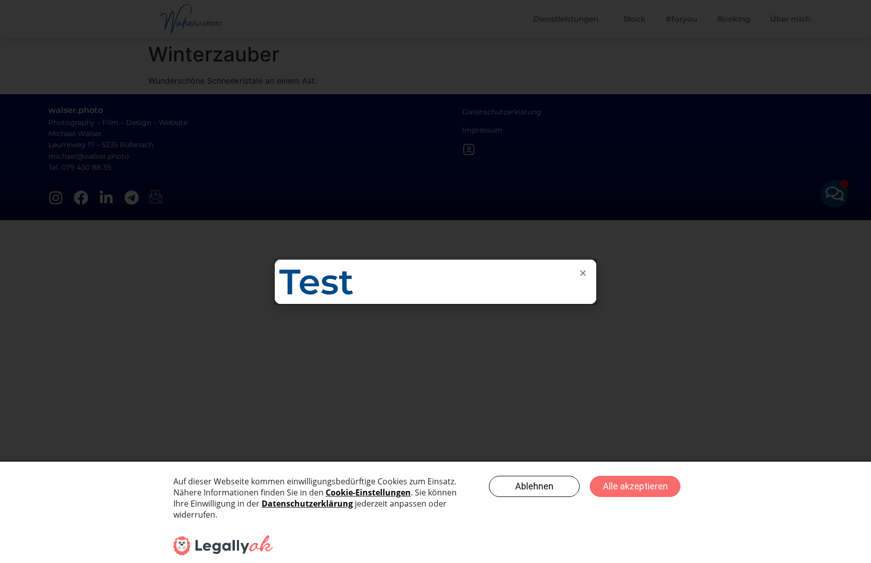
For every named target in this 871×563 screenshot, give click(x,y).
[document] (435, 281)
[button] (583, 273)
